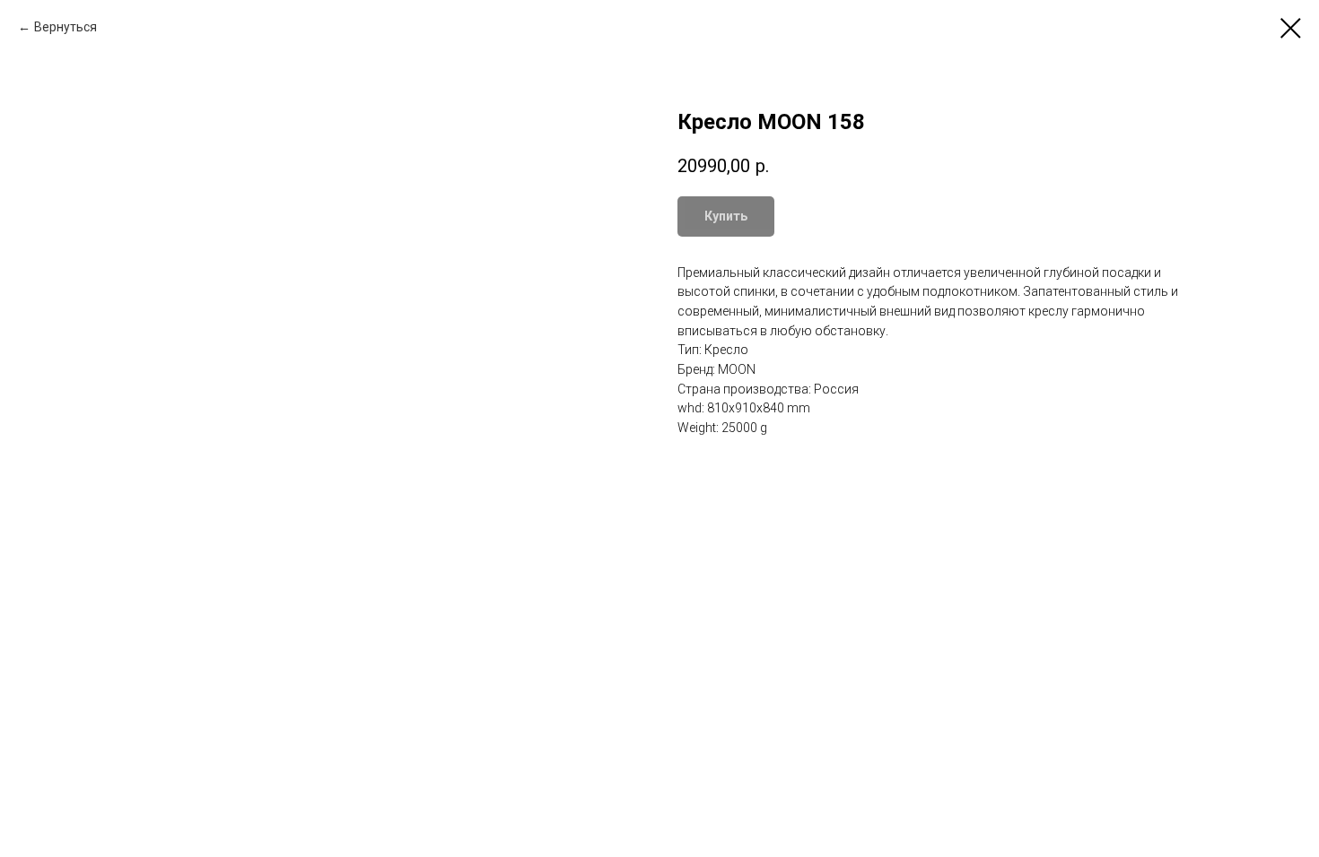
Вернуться (65, 27)
